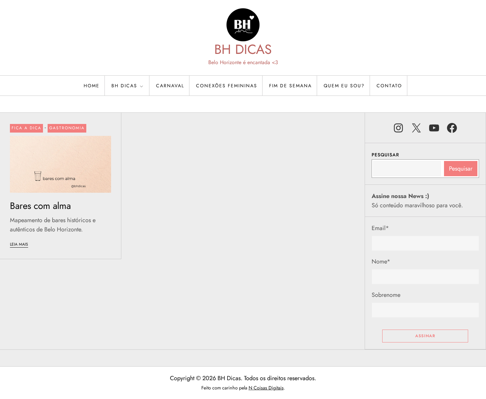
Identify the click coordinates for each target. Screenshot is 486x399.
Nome (381, 261)
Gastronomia (67, 128)
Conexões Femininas (226, 85)
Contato (389, 85)
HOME (92, 85)
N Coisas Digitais (266, 387)
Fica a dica (26, 128)
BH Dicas (124, 85)
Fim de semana (290, 85)
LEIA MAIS (19, 244)
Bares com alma (40, 206)
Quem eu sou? (344, 85)
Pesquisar (385, 154)
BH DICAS (243, 49)
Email (380, 228)
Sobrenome (386, 295)
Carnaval (170, 85)
